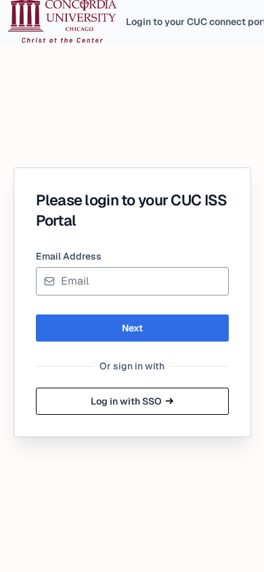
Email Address (69, 256)
